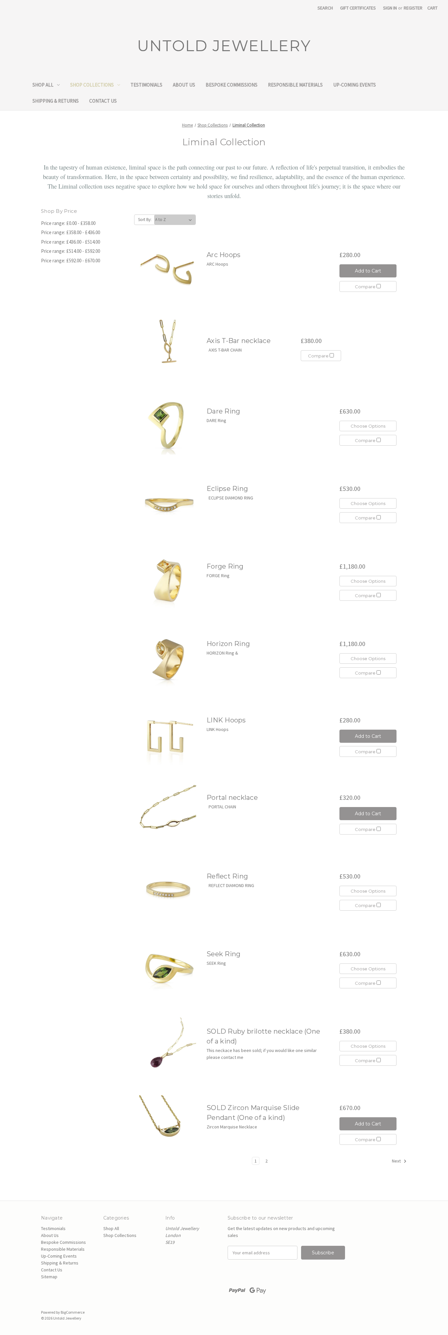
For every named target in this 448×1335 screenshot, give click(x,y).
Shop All (42, 85)
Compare (366, 286)
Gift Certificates (358, 8)
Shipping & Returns (55, 101)
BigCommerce (73, 1312)
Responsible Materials (295, 85)
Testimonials (146, 85)
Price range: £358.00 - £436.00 (70, 232)
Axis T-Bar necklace (239, 341)
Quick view (167, 271)
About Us (184, 85)
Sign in (390, 8)
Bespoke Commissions (231, 85)
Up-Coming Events (354, 85)
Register (413, 8)
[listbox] (174, 220)
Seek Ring (223, 954)
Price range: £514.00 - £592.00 (70, 251)
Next (397, 1161)
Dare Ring (223, 411)
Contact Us (103, 101)
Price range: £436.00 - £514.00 (70, 242)
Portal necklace (232, 797)
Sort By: (145, 219)
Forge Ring (225, 566)
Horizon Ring (228, 644)
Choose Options (368, 426)
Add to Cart (368, 271)
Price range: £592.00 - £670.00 (70, 260)
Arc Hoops (223, 255)
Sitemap (49, 1277)
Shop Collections (92, 85)
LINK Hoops (226, 720)
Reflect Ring (227, 876)
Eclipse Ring (227, 489)
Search (325, 8)
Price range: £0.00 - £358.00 (68, 223)
